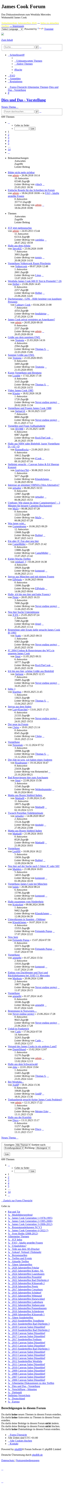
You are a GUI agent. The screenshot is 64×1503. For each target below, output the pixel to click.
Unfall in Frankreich (18, 1028)
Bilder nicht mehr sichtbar (21, 172)
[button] (9, 122)
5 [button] (8, 143)
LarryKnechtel (20, 709)
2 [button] (8, 134)
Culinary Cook (23, 304)
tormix (38, 257)
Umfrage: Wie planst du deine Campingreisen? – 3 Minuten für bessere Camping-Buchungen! (34, 504)
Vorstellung (14, 742)
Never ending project (46, 402)
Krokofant (17, 904)
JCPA (15, 615)
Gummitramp (19, 526)
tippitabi (39, 824)
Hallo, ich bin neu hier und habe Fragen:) (29, 594)
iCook (38, 458)
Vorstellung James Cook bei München (27, 883)
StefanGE (20, 411)
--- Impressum (17, 26)
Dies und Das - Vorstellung (23, 100)
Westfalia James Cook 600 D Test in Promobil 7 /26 (35, 281)
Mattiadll (19, 798)
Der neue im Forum (18, 724)
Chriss (15, 727)
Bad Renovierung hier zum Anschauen (28, 777)
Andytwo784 (22, 470)
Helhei (15, 284)
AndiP (15, 1084)
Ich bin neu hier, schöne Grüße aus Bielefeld (31, 671)
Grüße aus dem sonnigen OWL (24, 337)
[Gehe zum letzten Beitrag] (43, 184)
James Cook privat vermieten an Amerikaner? (31, 319)
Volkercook (21, 266)
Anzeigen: (9, 1144)
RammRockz (22, 449)
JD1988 (19, 428)
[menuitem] (28, 60)
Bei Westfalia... (16, 1081)
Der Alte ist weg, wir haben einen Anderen (30, 759)
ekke (14, 1067)
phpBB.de (37, 1454)
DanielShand (19, 1049)
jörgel (38, 623)
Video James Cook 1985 (20, 390)
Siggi (18, 656)
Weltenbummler (43, 789)
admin (15, 175)
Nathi (18, 635)
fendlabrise (40, 313)
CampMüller (19, 544)
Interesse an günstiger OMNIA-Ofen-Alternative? (33, 485)
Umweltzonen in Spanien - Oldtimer (26, 919)
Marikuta (17, 978)
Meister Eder (41, 1111)
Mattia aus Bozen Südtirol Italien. (25, 795)
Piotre (15, 597)
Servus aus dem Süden (19, 706)
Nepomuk (17, 745)
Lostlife (16, 375)
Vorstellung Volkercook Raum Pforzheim (29, 263)
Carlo (18, 1031)
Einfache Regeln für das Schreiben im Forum (31, 190)
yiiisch (38, 184)
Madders (16, 869)
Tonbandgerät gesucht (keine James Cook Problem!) (35, 1099)
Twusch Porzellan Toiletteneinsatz (25, 813)
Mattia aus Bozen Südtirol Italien (25, 830)
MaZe (15, 508)
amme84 (16, 957)
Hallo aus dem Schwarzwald (23, 1064)
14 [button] (9, 149)
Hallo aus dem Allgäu (19, 245)
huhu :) (11, 688)
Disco (15, 1120)
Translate (48, 29)
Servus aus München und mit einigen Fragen (31, 576)
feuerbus (16, 691)
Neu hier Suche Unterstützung (23, 612)
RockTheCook (43, 437)
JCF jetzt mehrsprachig (20, 228)
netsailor (16, 488)
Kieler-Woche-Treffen (19, 558)
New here (13, 937)
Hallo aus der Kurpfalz (20, 1117)
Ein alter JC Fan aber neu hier (23, 541)
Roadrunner (21, 762)
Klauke (16, 393)
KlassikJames (42, 479)
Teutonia (19, 340)
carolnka (39, 239)
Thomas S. (40, 349)
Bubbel (39, 535)
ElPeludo (17, 579)
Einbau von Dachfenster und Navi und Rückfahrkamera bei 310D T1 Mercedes (29, 974)
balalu (15, 886)
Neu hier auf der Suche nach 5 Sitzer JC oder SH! (34, 866)
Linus (38, 275)
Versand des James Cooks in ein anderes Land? (32, 1046)
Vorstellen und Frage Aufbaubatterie (26, 426)
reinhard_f (20, 561)
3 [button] (8, 137)
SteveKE (17, 248)
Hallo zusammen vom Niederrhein (25, 901)
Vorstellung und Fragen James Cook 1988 (29, 408)
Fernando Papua (43, 931)
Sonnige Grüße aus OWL (21, 355)
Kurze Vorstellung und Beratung (25, 372)
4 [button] (8, 140)
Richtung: (30, 1147)
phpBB (18, 1449)
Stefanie (19, 674)
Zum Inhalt (7, 40)
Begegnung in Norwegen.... (22, 1011)
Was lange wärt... (17, 523)
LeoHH (16, 851)
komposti (40, 570)
